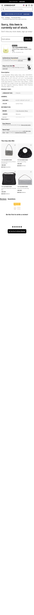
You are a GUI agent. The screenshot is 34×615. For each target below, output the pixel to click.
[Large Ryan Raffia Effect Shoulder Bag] (15, 172)
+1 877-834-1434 (26, 131)
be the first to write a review (17, 231)
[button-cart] (32, 5)
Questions (11, 199)
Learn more (20, 60)
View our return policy (26, 125)
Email (4, 132)
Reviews (3, 199)
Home (2, 17)
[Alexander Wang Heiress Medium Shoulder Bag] (15, 145)
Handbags (7, 17)
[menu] (2, 5)
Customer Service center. (20, 132)
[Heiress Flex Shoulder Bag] (31, 172)
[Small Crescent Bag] (31, 145)
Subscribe (28, 39)
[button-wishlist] (29, 5)
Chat (7, 132)
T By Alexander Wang (15, 17)
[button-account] (26, 5)
